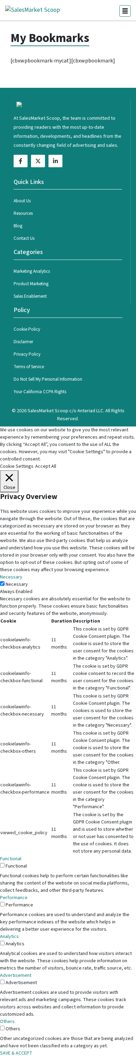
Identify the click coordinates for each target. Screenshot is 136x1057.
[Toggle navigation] (125, 11)
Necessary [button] (11, 577)
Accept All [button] (45, 466)
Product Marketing (31, 284)
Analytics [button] (9, 936)
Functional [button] (10, 858)
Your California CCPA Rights (40, 392)
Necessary (17, 584)
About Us (22, 201)
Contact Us (24, 238)
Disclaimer (23, 342)
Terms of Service (29, 367)
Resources (23, 213)
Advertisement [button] (15, 975)
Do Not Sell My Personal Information (48, 379)
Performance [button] (14, 897)
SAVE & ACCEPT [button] (16, 1053)
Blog (18, 226)
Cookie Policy (27, 329)
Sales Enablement (30, 296)
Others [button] (7, 1021)
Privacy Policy (27, 354)
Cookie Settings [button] (16, 466)
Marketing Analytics (32, 271)
